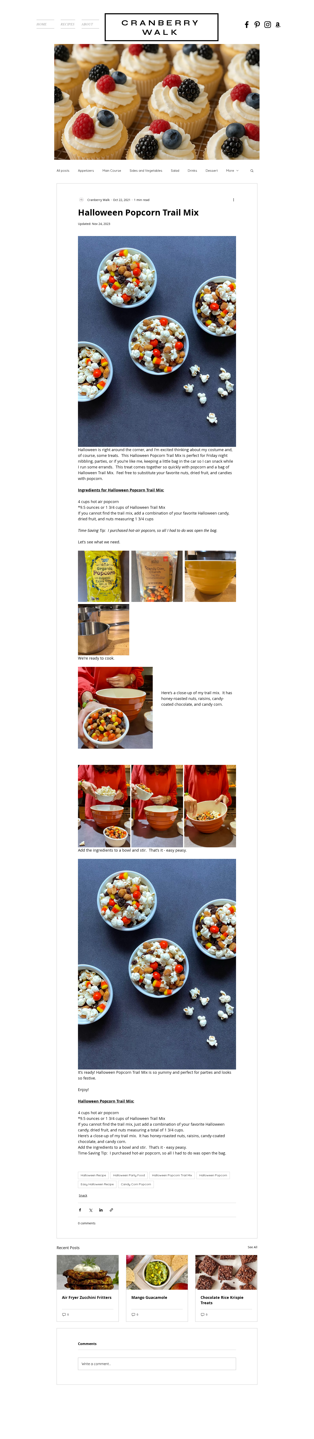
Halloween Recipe (93, 1175)
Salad (175, 171)
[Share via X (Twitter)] (90, 1210)
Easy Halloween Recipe (97, 1184)
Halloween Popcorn (213, 1175)
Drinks (192, 171)
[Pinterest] (257, 24)
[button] (252, 170)
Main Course (112, 171)
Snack (83, 1195)
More (230, 171)
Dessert (212, 171)
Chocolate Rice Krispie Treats (222, 1300)
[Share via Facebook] (80, 1210)
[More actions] (233, 199)
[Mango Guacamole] (157, 1272)
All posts (63, 171)
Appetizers (86, 171)
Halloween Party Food (129, 1175)
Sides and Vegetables (146, 171)
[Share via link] (111, 1210)
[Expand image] (103, 576)
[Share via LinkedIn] (101, 1210)
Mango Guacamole (149, 1297)
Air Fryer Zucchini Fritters (87, 1297)
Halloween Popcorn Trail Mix (172, 1175)
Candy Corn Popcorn (136, 1184)
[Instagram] (267, 24)
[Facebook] (246, 24)
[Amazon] (278, 25)
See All (252, 1247)
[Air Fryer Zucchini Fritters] (88, 1272)
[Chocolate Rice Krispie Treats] (226, 1272)
